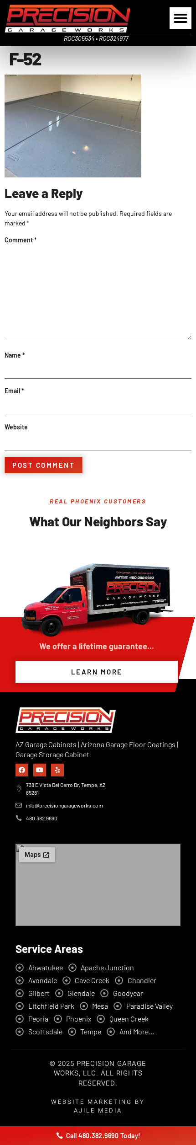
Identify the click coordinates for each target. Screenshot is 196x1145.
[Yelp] (57, 770)
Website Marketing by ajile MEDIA (98, 1106)
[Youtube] (39, 770)
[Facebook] (21, 770)
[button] (180, 18)
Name (15, 355)
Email (14, 391)
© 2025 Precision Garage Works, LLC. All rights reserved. (98, 1074)
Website (16, 427)
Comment (21, 240)
